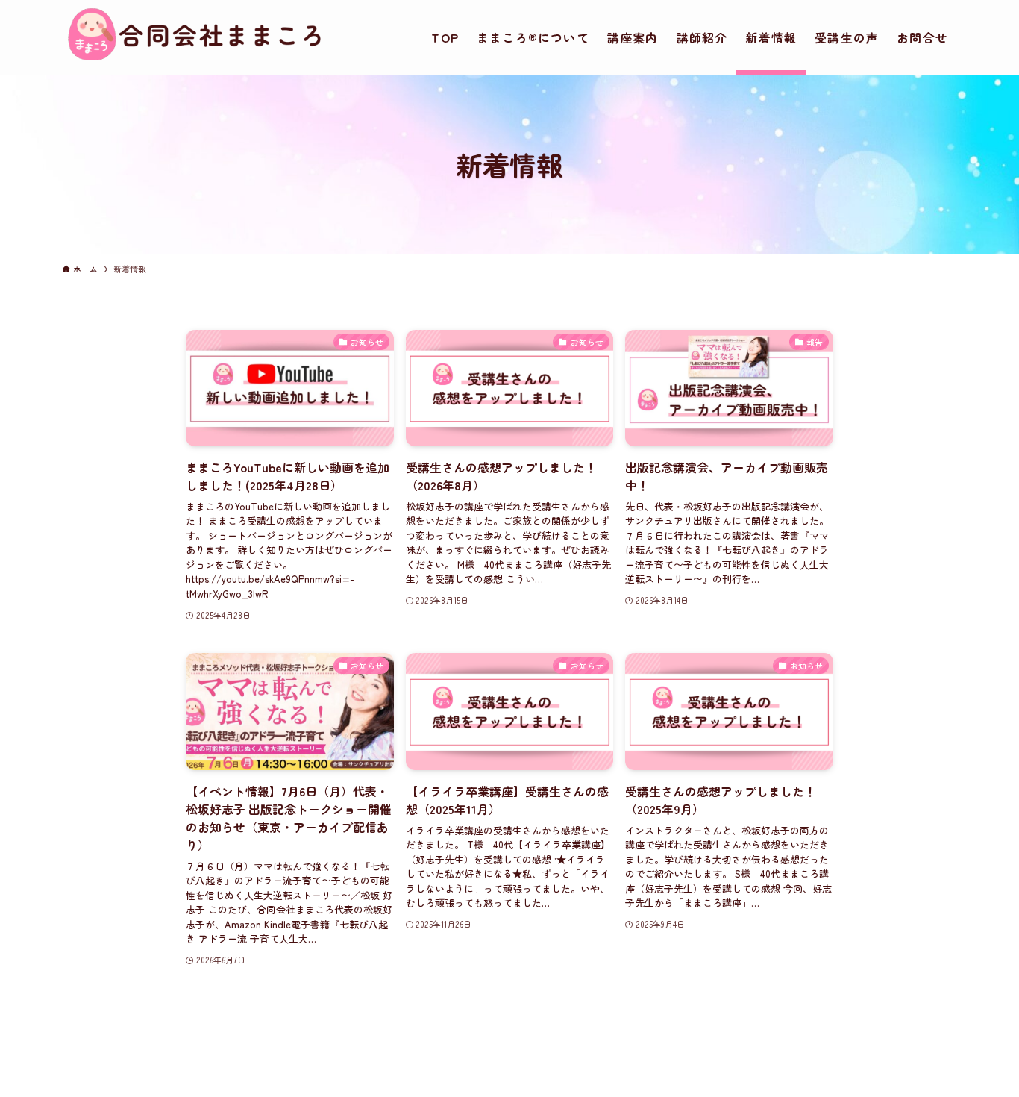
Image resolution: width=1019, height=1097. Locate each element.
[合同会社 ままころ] (194, 56)
